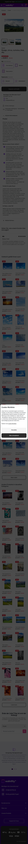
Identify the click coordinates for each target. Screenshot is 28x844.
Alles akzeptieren (14, 435)
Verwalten (14, 430)
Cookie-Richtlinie (12, 423)
